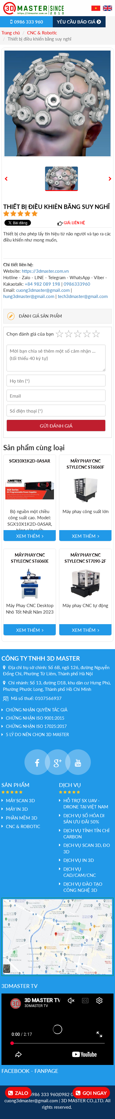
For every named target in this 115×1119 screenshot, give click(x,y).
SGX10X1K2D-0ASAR (29, 460)
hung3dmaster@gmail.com (28, 296)
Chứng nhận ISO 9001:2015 (35, 718)
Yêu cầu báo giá (76, 21)
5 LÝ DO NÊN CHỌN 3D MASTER (37, 734)
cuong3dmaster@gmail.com (43, 290)
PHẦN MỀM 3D (21, 817)
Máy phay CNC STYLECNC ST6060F (85, 464)
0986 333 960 (28, 21)
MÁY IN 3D (17, 809)
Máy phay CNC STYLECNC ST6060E (30, 558)
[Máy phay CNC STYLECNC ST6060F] (85, 489)
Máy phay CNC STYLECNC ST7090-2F (85, 558)
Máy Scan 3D (20, 800)
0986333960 (77, 284)
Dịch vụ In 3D (78, 860)
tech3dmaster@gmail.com (83, 296)
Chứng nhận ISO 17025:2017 (36, 726)
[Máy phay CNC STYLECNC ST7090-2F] (85, 583)
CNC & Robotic (42, 32)
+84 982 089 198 (43, 284)
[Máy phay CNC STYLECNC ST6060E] (29, 583)
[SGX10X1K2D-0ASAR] (29, 489)
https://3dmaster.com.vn (45, 271)
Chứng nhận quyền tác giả (36, 709)
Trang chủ (10, 32)
